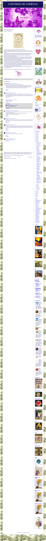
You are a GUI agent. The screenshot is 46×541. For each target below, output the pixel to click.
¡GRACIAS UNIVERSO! (38, 168)
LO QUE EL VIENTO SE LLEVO (38, 293)
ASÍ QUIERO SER (38, 152)
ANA (37, 155)
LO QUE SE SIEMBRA (37, 175)
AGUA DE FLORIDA (40, 360)
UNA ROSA (37, 149)
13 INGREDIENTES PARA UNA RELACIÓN (40, 340)
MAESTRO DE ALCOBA (38, 167)
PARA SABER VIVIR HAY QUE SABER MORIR (38, 291)
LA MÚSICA (40, 302)
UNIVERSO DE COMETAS (23, 4)
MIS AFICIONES (38, 163)
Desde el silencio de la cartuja (38, 284)
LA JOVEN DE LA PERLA (38, 165)
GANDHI (37, 170)
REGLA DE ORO (40, 327)
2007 (36, 196)
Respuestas (8, 103)
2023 (36, 132)
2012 (36, 193)
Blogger (28, 532)
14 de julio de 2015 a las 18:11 (14, 110)
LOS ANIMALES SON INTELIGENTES (39, 154)
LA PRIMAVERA (40, 319)
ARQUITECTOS (38, 182)
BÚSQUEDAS (37, 201)
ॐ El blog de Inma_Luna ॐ (37, 280)
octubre (37, 144)
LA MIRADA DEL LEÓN (40, 311)
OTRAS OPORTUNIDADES (39, 171)
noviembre (38, 143)
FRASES (37, 202)
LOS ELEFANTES (38, 161)
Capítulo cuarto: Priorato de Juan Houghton (38, 286)
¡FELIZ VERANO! (38, 181)
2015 (36, 141)
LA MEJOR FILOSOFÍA (38, 157)
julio (37, 148)
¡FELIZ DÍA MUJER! (40, 356)
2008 (36, 195)
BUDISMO (37, 205)
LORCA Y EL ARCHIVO (39, 294)
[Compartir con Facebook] (16, 79)
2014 (36, 191)
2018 (36, 138)
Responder (7, 90)
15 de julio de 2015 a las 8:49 (11, 124)
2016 (36, 140)
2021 (36, 134)
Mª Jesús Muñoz (8, 110)
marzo (37, 187)
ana (8, 105)
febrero (37, 188)
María (6, 132)
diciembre (37, 142)
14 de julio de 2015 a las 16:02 (14, 105)
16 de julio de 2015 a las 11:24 (12, 132)
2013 (36, 192)
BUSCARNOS (38, 150)
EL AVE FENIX (40, 368)
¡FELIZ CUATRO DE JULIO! (39, 180)
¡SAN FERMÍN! (38, 176)
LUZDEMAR (7, 83)
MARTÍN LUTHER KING (38, 173)
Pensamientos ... (38, 296)
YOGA (36, 204)
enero (37, 189)
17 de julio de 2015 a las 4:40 (12, 138)
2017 (36, 139)
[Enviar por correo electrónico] (14, 79)
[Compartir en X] (15, 79)
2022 (36, 133)
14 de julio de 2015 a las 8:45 (13, 83)
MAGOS (37, 222)
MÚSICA (37, 203)
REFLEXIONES (38, 200)
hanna (7, 138)
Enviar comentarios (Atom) (12, 158)
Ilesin (6, 124)
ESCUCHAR (37, 151)
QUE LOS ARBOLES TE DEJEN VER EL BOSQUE (38, 289)
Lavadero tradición (38, 281)
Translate (37, 106)
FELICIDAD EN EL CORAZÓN (38, 178)
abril (37, 186)
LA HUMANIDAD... (38, 158)
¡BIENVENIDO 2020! (40, 348)
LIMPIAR (37, 162)
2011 (36, 194)
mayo (37, 185)
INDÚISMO (37, 221)
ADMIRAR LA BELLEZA (38, 160)
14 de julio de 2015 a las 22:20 (12, 118)
